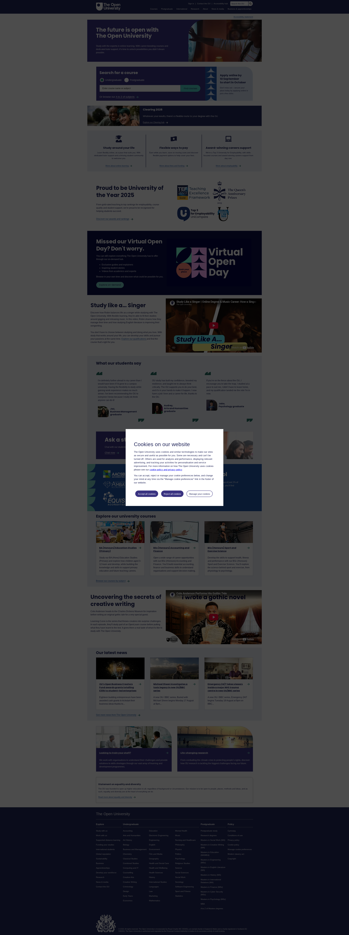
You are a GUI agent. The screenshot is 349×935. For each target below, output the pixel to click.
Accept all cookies (147, 494)
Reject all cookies (172, 494)
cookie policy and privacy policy (166, 469)
